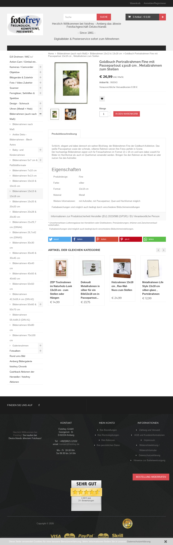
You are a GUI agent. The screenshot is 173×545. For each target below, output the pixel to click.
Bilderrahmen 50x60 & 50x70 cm (23, 307)
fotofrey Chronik (18, 366)
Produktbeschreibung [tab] (64, 133)
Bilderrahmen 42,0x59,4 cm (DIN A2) (22, 297)
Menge (102, 108)
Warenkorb (135, 3)
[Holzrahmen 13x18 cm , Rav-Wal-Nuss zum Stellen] (122, 268)
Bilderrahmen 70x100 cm (22, 338)
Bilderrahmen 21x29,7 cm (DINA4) (23, 224)
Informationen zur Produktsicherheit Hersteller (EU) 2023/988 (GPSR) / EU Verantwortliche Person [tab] (105, 216)
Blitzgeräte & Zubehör (21, 77)
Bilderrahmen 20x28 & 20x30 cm (23, 214)
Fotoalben (15, 350)
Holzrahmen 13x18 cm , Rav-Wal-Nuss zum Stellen (122, 286)
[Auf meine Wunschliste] (102, 99)
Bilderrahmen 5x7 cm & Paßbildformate (24, 163)
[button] (59, 239)
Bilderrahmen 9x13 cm (24, 175)
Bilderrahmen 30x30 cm (22, 245)
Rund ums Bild (17, 356)
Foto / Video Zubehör (21, 82)
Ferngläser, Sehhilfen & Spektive (22, 96)
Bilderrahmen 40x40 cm (22, 266)
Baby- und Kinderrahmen (17, 152)
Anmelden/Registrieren (155, 3)
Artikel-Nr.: (104, 82)
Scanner (14, 88)
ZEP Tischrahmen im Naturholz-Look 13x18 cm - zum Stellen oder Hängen (61, 290)
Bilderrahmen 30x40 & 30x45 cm (23, 255)
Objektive (15, 72)
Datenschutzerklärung (139, 541)
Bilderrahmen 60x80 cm (22, 327)
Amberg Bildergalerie (21, 361)
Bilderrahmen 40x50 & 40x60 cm (23, 276)
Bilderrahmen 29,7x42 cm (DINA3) (23, 235)
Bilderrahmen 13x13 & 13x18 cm (23, 194)
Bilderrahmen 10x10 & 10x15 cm (23, 183)
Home (51, 53)
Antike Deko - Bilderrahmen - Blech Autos (21, 139)
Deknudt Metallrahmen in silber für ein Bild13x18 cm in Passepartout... (90, 290)
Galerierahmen (20, 345)
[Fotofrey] (25, 24)
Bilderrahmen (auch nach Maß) (23, 116)
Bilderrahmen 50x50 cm (22, 286)
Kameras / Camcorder (21, 67)
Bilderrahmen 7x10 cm (24, 170)
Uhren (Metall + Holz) (21, 108)
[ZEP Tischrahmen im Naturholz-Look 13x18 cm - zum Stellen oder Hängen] (61, 268)
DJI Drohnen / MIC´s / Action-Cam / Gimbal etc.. (23, 59)
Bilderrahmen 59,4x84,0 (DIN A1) (20, 317)
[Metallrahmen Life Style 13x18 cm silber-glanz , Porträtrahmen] (153, 268)
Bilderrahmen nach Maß (21, 127)
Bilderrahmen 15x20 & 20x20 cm (23, 204)
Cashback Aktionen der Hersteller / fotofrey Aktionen (22, 376)
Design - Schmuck (19, 103)
